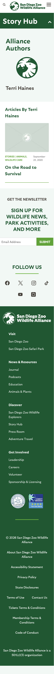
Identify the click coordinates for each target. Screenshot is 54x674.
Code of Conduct (27, 632)
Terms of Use (15, 597)
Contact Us (39, 597)
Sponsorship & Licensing (25, 482)
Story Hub (20, 20)
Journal (14, 369)
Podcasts (15, 377)
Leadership (16, 459)
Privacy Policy (27, 577)
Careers (14, 467)
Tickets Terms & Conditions (27, 607)
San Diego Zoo (18, 341)
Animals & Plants (20, 391)
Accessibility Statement (27, 567)
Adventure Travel (21, 439)
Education (16, 384)
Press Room (17, 431)
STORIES (10, 156)
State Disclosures (27, 587)
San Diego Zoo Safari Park (26, 348)
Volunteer (15, 474)
